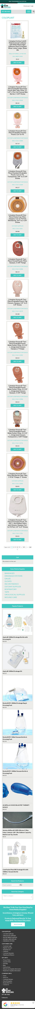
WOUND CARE (11, 597)
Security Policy (7, 961)
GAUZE (8, 578)
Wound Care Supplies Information (12, 969)
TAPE (7, 592)
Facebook (3, 1000)
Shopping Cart (7, 949)
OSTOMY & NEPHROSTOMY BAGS (17, 97)
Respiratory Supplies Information (11, 970)
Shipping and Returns (8, 955)
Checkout (5, 951)
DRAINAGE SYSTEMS (13, 576)
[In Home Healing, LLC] (6, 5)
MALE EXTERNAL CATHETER (17, 53)
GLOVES (8, 581)
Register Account (7, 948)
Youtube (7, 1000)
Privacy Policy (6, 960)
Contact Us (6, 984)
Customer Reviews (8, 979)
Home (4, 975)
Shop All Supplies (7, 981)
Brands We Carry (7, 983)
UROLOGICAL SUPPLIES (15, 594)
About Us (5, 977)
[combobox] (17, 896)
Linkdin (9, 1000)
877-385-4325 (6, 11)
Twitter (5, 1000)
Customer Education (8, 953)
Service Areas (6, 967)
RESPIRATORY (11, 589)
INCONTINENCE (12, 584)
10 (23, 547)
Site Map (5, 963)
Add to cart (17, 62)
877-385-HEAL (6, 994)
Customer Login (7, 946)
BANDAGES (9, 573)
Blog (4, 965)
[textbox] (17, 896)
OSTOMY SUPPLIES (17, 226)
